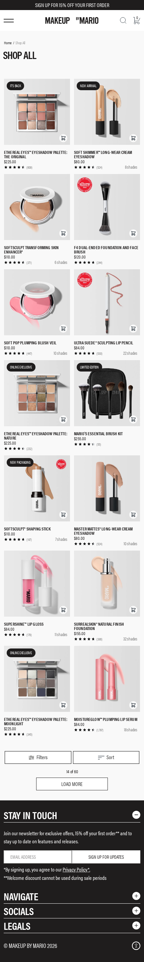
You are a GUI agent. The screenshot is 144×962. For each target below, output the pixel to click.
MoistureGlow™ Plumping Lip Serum (105, 719)
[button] (63, 138)
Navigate (21, 896)
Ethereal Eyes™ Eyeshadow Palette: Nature (35, 435)
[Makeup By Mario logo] (72, 20)
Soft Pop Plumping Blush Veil (30, 342)
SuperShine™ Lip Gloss (24, 624)
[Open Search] (123, 20)
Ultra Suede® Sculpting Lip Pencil (103, 342)
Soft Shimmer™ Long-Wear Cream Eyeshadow (103, 154)
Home (8, 43)
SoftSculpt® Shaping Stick (27, 528)
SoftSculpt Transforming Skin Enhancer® (31, 249)
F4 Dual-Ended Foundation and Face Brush (106, 249)
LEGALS (17, 925)
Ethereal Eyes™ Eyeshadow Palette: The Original (35, 154)
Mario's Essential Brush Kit (98, 433)
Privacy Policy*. (76, 869)
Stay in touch (30, 815)
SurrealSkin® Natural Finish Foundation (99, 626)
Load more (72, 784)
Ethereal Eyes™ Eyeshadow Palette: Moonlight (35, 721)
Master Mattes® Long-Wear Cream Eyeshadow (103, 530)
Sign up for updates (106, 856)
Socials (19, 911)
